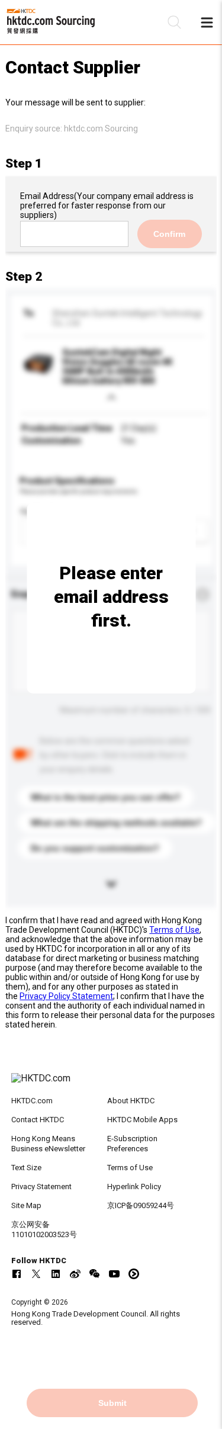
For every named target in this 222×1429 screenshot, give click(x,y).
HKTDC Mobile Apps (142, 1119)
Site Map (26, 1205)
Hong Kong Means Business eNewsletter (48, 1143)
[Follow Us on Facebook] (16, 1274)
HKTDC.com (32, 1100)
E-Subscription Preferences (132, 1143)
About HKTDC (131, 1100)
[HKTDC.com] (111, 1084)
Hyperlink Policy (134, 1186)
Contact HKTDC (37, 1119)
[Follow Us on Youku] (133, 1274)
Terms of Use (174, 930)
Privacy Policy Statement (66, 996)
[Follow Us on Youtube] (114, 1274)
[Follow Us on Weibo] (75, 1274)
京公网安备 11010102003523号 (44, 1229)
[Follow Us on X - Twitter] (36, 1274)
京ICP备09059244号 (140, 1205)
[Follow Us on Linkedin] (55, 1274)
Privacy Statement (41, 1186)
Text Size (26, 1167)
